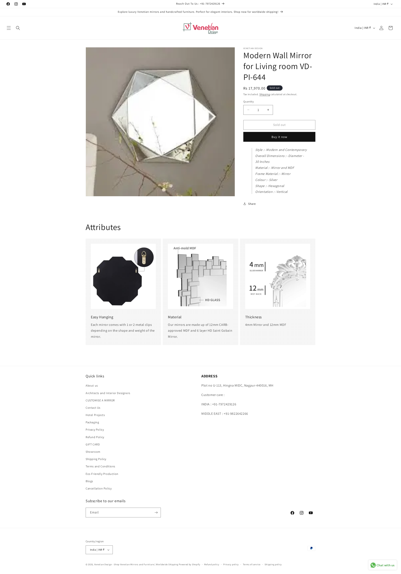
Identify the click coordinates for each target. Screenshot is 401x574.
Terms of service (251, 564)
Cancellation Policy (99, 488)
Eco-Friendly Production (102, 474)
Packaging (92, 422)
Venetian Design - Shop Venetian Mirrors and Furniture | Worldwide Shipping (136, 564)
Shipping (264, 94)
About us (92, 385)
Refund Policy (95, 437)
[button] (8, 28)
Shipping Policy (96, 459)
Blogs (89, 481)
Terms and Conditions (100, 466)
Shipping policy (273, 564)
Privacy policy (231, 564)
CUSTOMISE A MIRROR (100, 400)
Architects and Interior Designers (108, 393)
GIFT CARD (93, 444)
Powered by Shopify (189, 564)
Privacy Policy (95, 429)
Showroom (93, 452)
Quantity (248, 101)
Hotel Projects (95, 415)
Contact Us (93, 408)
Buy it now (279, 137)
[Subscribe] (156, 512)
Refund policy (211, 564)
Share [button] (252, 204)
